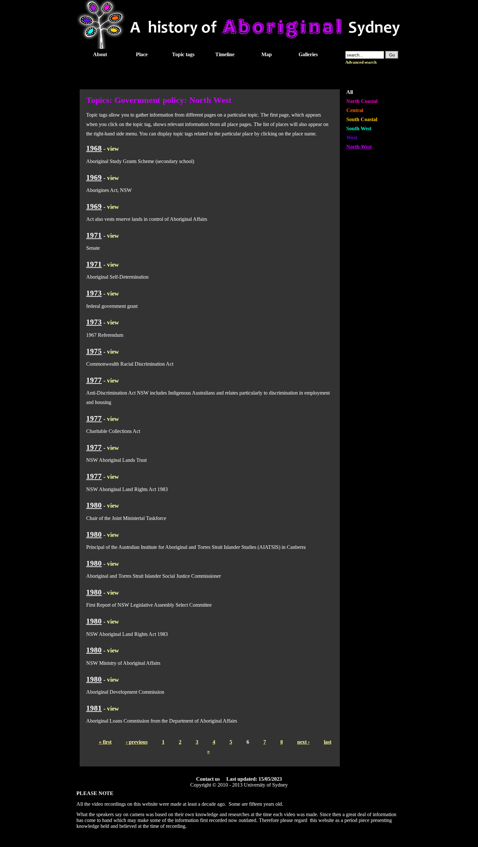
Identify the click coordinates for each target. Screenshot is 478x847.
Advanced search (361, 62)
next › (303, 742)
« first (105, 742)
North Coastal (362, 101)
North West (359, 146)
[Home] (239, 47)
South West (358, 128)
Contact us (208, 779)
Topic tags (183, 54)
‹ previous (137, 742)
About (100, 54)
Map (266, 54)
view (113, 148)
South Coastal (361, 119)
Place (142, 54)
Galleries (308, 54)
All (349, 92)
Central (354, 110)
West (351, 137)
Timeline (224, 54)
